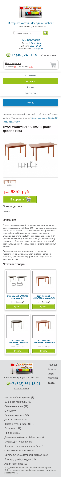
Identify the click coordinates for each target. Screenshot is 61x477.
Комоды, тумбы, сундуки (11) (20, 459)
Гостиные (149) (12, 428)
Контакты (30, 93)
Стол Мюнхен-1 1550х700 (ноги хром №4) (44, 297)
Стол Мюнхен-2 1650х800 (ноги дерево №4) (18, 342)
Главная (30, 75)
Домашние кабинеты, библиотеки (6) (24, 437)
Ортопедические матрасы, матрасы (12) (26, 455)
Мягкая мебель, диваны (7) (19, 397)
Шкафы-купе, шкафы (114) (18, 424)
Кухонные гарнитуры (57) (18, 402)
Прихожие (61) (12, 433)
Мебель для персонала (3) (18, 441)
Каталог (30, 81)
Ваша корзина (13, 63)
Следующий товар (48, 114)
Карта (51, 382)
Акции (30, 87)
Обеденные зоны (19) (16, 406)
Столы (26, 118)
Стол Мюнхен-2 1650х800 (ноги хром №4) (44, 341)
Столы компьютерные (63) (18, 450)
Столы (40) (10, 410)
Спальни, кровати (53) (16, 415)
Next (55, 181)
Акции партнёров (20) (16, 464)
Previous (8, 181)
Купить (17, 306)
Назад (8, 154)
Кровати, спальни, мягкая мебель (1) (24, 446)
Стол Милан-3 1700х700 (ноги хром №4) (17, 297)
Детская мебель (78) (15, 419)
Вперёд (53, 154)
